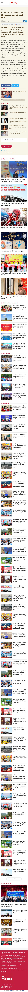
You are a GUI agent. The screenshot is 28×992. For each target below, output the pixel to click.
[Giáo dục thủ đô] (14, 2)
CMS (12, 990)
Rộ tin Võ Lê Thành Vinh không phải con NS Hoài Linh (14, 99)
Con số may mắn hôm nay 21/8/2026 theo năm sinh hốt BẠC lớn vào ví (19, 326)
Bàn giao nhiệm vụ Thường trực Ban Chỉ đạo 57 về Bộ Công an (19, 940)
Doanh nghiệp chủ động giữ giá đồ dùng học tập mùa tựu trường (19, 445)
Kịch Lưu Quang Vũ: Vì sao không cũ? (12, 251)
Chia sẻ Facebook (6, 85)
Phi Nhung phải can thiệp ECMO (17, 112)
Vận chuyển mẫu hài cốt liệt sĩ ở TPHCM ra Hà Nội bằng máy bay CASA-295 (19, 568)
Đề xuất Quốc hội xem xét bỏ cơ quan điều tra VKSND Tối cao (19, 921)
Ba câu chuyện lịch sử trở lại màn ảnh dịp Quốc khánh (12, 204)
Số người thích (13, 153)
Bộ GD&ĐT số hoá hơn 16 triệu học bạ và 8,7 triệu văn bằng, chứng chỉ (19, 367)
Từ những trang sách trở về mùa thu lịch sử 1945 (13, 297)
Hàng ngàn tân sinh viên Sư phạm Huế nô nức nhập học (18, 426)
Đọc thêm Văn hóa (9, 159)
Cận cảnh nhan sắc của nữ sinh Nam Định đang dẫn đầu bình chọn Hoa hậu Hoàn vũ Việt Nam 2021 (18, 121)
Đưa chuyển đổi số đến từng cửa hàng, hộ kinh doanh (18, 417)
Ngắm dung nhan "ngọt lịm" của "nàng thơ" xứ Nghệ (17, 132)
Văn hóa (3, 9)
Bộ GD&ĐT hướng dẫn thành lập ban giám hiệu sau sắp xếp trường (19, 307)
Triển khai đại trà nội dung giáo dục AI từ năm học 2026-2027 (19, 930)
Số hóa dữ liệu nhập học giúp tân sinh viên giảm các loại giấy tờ (19, 540)
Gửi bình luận (6, 146)
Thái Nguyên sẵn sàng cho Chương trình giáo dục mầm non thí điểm (19, 521)
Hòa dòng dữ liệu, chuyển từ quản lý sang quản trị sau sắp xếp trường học (19, 376)
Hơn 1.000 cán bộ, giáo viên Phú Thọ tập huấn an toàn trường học (19, 395)
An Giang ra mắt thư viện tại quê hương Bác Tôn (13, 274)
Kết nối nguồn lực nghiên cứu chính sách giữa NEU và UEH (19, 511)
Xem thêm (14, 879)
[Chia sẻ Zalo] (26, 21)
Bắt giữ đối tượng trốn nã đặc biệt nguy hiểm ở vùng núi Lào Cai (19, 530)
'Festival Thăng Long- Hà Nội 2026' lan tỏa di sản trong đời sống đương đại (13, 180)
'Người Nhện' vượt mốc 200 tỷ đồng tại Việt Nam (13, 228)
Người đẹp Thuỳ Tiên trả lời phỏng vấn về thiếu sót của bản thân (17, 127)
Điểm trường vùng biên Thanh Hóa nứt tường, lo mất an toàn (19, 559)
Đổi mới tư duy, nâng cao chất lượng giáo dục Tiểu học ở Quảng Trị (19, 385)
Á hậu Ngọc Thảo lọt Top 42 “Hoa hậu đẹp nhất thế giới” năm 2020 (18, 107)
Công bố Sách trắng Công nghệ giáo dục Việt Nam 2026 (19, 912)
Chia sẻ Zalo (16, 85)
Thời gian (7, 153)
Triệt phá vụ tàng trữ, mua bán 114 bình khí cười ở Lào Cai (19, 436)
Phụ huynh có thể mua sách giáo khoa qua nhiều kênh (19, 474)
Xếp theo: (3, 152)
